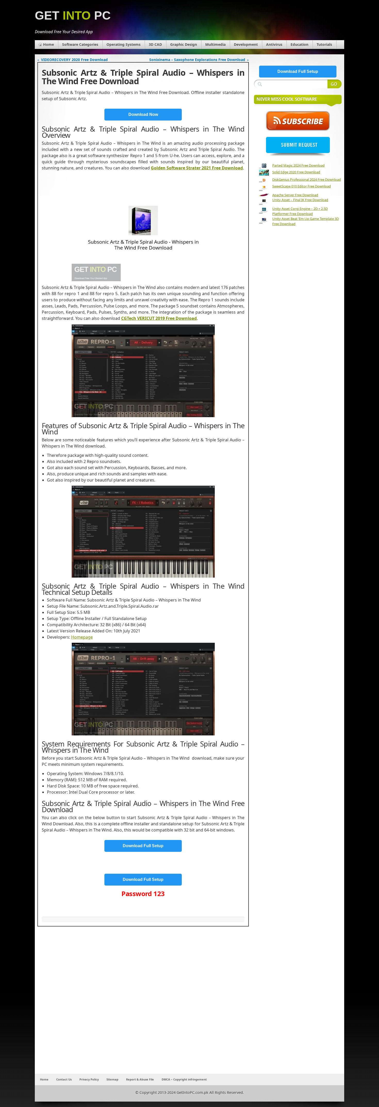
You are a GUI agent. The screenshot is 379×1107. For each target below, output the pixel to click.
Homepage (82, 637)
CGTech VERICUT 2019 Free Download (159, 318)
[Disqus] (143, 1005)
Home (48, 44)
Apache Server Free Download (295, 195)
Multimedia (215, 44)
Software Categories (80, 44)
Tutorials (324, 44)
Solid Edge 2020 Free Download (296, 172)
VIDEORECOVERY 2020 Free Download (74, 59)
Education (299, 44)
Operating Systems (123, 44)
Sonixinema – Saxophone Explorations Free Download (197, 59)
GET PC (73, 15)
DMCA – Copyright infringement (184, 1079)
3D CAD (155, 44)
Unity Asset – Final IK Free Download (300, 200)
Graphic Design (183, 44)
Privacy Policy (89, 1079)
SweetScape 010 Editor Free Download (301, 186)
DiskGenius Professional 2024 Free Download (306, 179)
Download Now (143, 114)
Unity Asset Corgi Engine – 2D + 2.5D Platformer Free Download (300, 211)
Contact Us (64, 1079)
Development (246, 44)
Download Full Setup (143, 846)
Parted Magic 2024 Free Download (298, 165)
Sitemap (112, 1079)
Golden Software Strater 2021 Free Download (197, 168)
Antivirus (274, 44)
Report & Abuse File (140, 1079)
